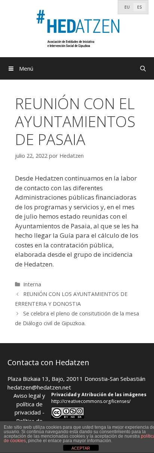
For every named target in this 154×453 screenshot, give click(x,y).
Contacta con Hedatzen (48, 362)
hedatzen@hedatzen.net (39, 387)
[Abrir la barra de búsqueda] (143, 68)
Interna (32, 284)
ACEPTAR (80, 448)
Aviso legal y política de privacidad (29, 404)
